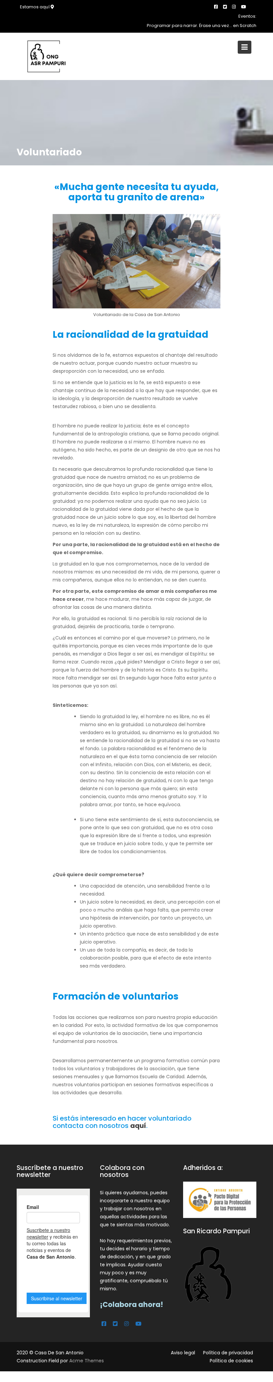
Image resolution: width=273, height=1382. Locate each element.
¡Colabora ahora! (131, 1304)
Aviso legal (183, 1352)
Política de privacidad (228, 1352)
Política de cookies (231, 1360)
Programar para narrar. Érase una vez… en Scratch (201, 25)
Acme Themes (86, 1360)
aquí (138, 1125)
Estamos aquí (35, 7)
